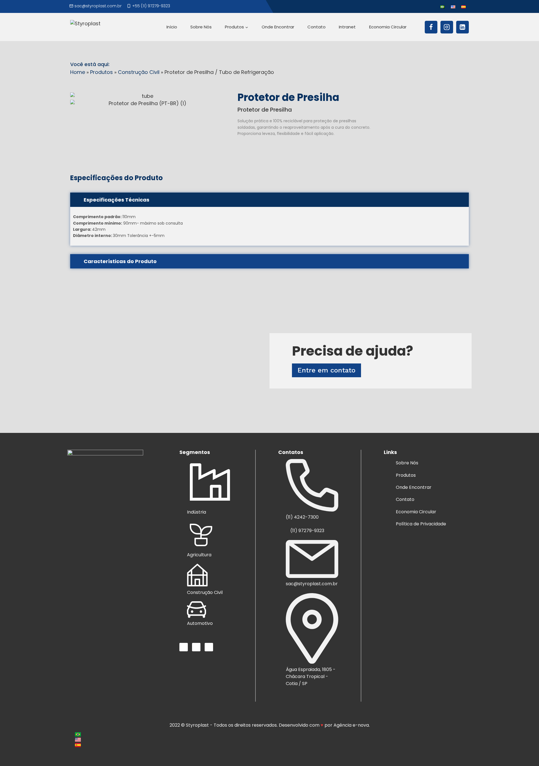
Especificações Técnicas (116, 199)
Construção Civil (138, 72)
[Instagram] (446, 27)
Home (77, 72)
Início (171, 27)
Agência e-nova (351, 725)
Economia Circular (387, 27)
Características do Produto (120, 261)
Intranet (347, 27)
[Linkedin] (462, 27)
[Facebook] (431, 27)
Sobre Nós (201, 27)
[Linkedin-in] (209, 647)
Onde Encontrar (278, 27)
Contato (316, 27)
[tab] (269, 200)
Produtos (101, 72)
